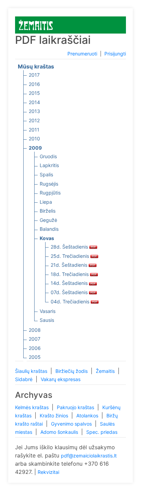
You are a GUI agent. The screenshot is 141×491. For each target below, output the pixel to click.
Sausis (47, 320)
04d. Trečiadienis (71, 301)
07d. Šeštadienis (70, 292)
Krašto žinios (54, 415)
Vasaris (47, 311)
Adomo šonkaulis (59, 432)
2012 (34, 120)
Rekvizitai (48, 472)
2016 (34, 84)
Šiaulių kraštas (32, 371)
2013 (34, 111)
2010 (34, 138)
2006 (35, 348)
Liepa (46, 202)
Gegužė (48, 220)
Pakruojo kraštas (76, 407)
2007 (34, 339)
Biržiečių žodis (72, 371)
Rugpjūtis (50, 193)
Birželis (47, 211)
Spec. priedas (101, 432)
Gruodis (48, 156)
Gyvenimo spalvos (72, 424)
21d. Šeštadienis (70, 265)
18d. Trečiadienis (70, 274)
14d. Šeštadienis (70, 283)
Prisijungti (115, 53)
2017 (34, 75)
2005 (35, 357)
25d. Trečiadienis (70, 256)
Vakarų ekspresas (60, 379)
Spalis (46, 174)
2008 (35, 330)
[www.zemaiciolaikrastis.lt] (35, 24)
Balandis (49, 229)
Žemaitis (106, 371)
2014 (34, 102)
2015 (34, 93)
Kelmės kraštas (32, 407)
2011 (34, 130)
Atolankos (88, 415)
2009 (35, 148)
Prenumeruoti (82, 53)
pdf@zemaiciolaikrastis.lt (89, 455)
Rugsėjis (49, 184)
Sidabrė (24, 379)
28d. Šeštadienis (70, 247)
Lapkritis (49, 165)
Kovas (47, 238)
